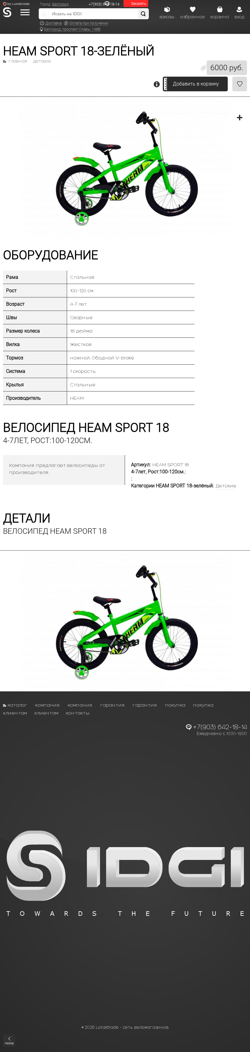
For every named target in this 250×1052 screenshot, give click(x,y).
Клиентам (15, 713)
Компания (47, 705)
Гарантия (112, 705)
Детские (42, 61)
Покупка (175, 705)
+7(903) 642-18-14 (104, 4)
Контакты (78, 713)
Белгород (60, 4)
